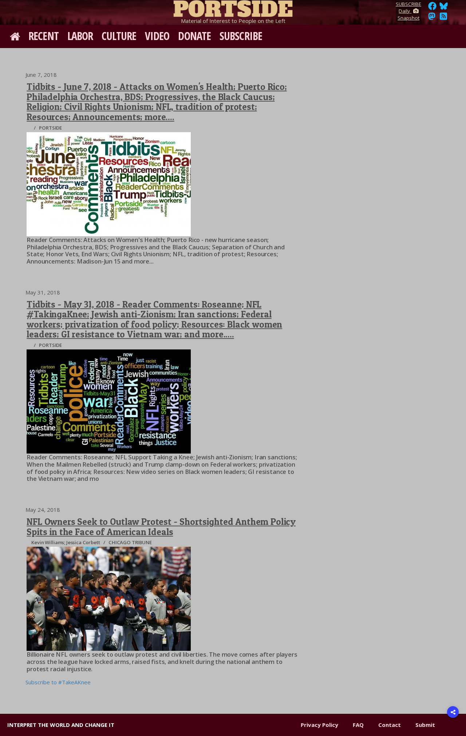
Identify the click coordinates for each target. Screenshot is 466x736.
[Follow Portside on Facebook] (432, 8)
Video (157, 35)
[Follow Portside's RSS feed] (443, 18)
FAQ (358, 724)
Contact (389, 724)
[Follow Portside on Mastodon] (432, 18)
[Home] (233, 7)
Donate (194, 35)
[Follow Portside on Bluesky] (444, 8)
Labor (80, 35)
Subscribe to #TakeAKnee (58, 682)
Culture (119, 35)
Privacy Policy (319, 724)
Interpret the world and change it (60, 724)
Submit (425, 724)
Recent (43, 35)
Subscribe (241, 35)
